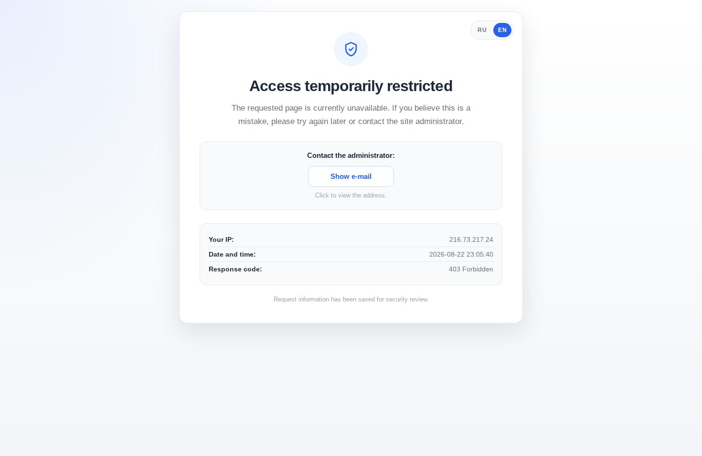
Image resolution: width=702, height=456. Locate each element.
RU (482, 30)
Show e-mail (351, 176)
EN (502, 30)
